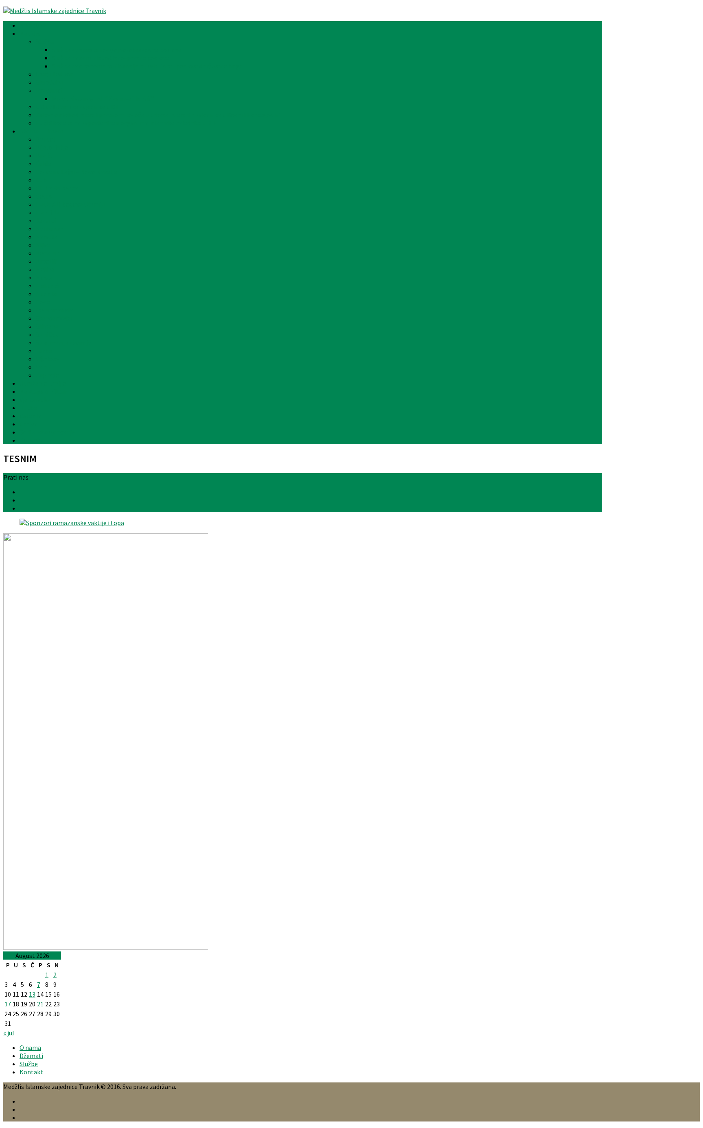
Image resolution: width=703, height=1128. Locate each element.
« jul (8, 1033)
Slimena (47, 326)
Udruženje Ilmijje (43, 383)
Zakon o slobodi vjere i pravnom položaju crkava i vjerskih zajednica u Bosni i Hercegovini (158, 115)
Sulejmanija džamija (63, 342)
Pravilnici (49, 90)
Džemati (31, 1056)
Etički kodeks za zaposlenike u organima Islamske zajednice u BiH (127, 123)
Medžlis (30, 33)
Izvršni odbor (54, 74)
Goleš (44, 196)
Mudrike (47, 294)
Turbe (44, 351)
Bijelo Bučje (52, 147)
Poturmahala (54, 310)
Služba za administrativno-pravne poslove (110, 58)
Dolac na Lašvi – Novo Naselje (76, 172)
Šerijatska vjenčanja (47, 432)
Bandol (46, 139)
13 (32, 994)
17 (7, 1004)
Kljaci (43, 245)
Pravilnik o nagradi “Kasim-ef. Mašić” (103, 98)
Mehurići (47, 285)
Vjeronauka (35, 399)
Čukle (43, 163)
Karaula (46, 237)
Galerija (30, 416)
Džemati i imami (42, 131)
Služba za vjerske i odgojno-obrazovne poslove (116, 50)
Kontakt (31, 440)
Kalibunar (49, 229)
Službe (45, 41)
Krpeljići (47, 261)
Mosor (44, 277)
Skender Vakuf (55, 318)
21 (40, 1004)
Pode (43, 302)
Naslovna (33, 25)
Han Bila (47, 212)
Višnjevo (47, 359)
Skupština (49, 82)
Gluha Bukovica (57, 188)
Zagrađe (47, 375)
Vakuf (43, 367)
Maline (45, 269)
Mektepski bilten (43, 391)
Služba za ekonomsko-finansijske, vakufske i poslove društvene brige (147, 66)
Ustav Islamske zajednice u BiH (78, 107)
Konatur (47, 253)
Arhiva (28, 424)
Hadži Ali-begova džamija (70, 204)
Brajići (44, 155)
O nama (30, 1047)
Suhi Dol (47, 334)
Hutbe (28, 408)
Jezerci (46, 220)
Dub (41, 180)
